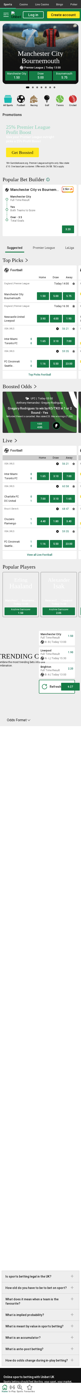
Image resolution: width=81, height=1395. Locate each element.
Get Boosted (22, 152)
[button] (16, 76)
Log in (33, 15)
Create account (63, 15)
